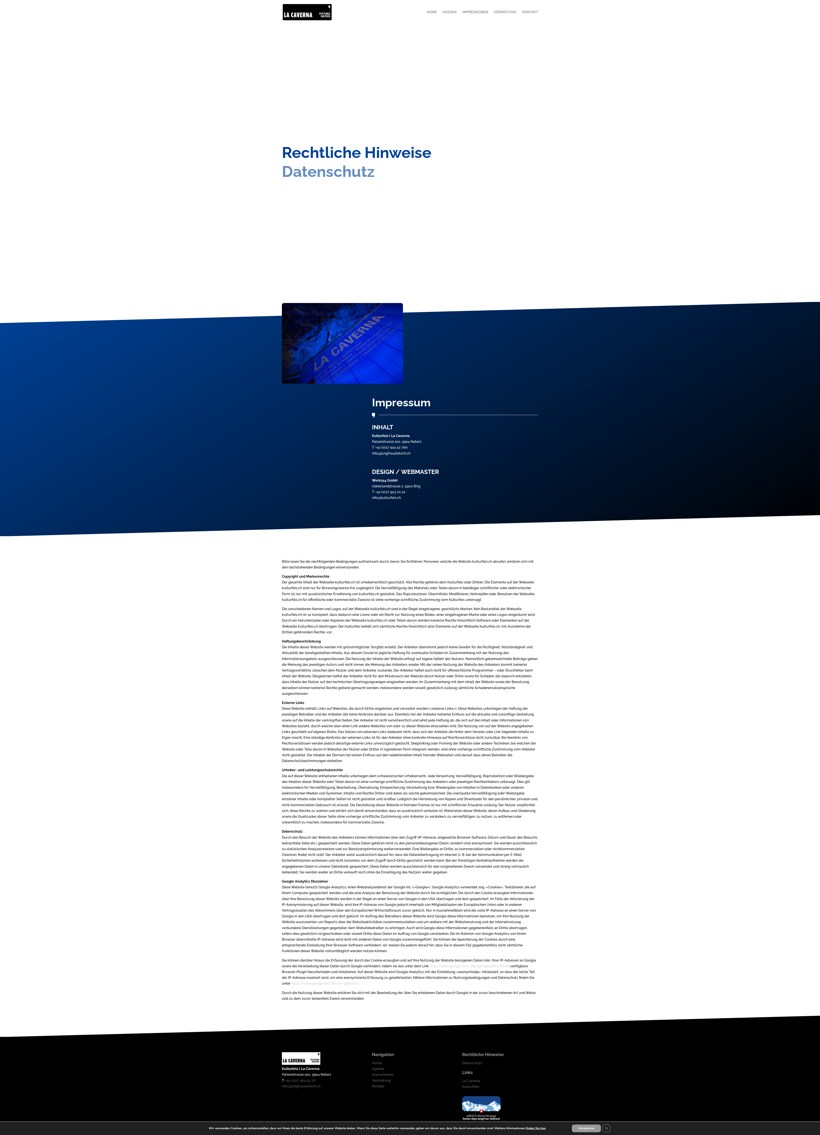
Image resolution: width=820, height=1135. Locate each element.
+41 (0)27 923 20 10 (390, 492)
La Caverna (471, 1081)
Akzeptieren (586, 1128)
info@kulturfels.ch (386, 498)
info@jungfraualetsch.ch (391, 453)
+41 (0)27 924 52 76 (300, 1080)
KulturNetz (471, 1087)
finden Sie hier (536, 1128)
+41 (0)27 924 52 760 (391, 447)
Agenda (449, 12)
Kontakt (530, 12)
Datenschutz (472, 1063)
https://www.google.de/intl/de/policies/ (325, 983)
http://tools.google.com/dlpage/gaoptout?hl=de (469, 966)
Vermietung (505, 12)
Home (432, 12)
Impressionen (475, 12)
